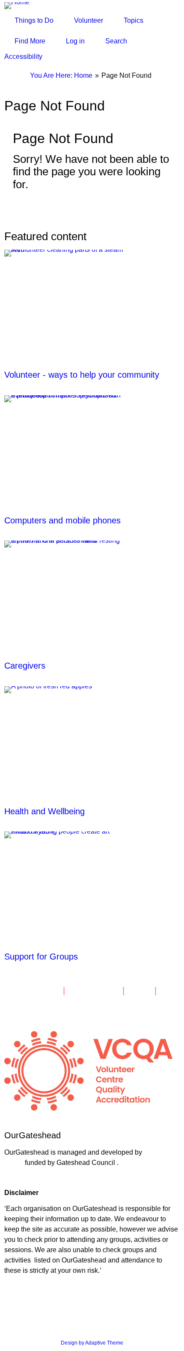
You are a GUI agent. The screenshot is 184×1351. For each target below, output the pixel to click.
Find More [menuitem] (30, 41)
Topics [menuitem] (133, 20)
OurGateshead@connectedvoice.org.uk (52, 1179)
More (142, 990)
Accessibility (23, 56)
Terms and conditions (30, 1287)
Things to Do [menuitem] (34, 20)
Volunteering (96, 990)
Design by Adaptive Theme (92, 1343)
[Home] (20, 5)
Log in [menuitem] (75, 41)
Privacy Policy (21, 1300)
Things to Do (33, 990)
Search (20, 1000)
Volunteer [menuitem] (88, 20)
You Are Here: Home (61, 75)
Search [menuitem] (116, 41)
